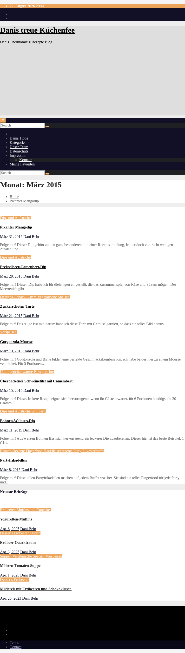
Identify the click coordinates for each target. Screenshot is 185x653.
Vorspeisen (8, 332)
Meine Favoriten (22, 164)
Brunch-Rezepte (13, 451)
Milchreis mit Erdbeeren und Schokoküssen (36, 589)
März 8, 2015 (10, 470)
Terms (14, 642)
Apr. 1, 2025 (9, 575)
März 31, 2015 (11, 237)
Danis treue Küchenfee (37, 30)
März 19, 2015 (11, 351)
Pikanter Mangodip (16, 227)
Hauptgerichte (11, 372)
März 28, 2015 (11, 276)
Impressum (18, 155)
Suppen (6, 556)
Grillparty (39, 411)
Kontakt (25, 160)
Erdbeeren (8, 510)
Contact (15, 647)
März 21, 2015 (11, 316)
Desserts (7, 533)
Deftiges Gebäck (13, 297)
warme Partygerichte (38, 372)
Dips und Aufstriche (15, 218)
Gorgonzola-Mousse (16, 342)
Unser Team (19, 147)
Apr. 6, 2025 (9, 529)
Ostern (32, 297)
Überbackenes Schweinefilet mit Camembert (36, 381)
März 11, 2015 (11, 430)
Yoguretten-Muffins (16, 519)
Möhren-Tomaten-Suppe (20, 566)
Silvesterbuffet (93, 451)
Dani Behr (31, 237)
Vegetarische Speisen (54, 297)
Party (77, 451)
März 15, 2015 (11, 390)
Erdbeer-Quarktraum (18, 542)
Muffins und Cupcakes (34, 510)
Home (14, 197)
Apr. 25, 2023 (10, 598)
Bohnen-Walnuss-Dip (17, 421)
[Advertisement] (92, 81)
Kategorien (18, 142)
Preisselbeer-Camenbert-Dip (23, 267)
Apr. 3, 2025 (9, 552)
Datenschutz (19, 151)
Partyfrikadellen (13, 460)
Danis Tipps (19, 138)
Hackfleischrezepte (58, 451)
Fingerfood (35, 451)
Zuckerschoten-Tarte (17, 306)
